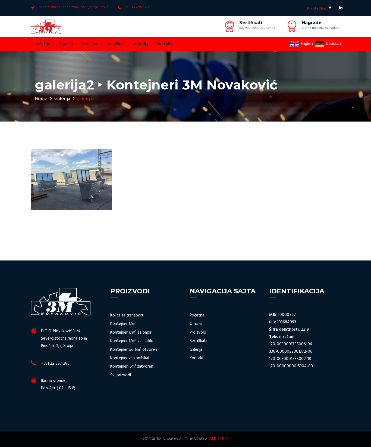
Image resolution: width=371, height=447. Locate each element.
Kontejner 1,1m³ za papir (131, 333)
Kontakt (164, 44)
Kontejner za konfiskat (130, 358)
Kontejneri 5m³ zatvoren (131, 367)
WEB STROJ (218, 439)
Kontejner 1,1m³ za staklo (131, 341)
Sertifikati (116, 44)
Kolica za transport (127, 315)
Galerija (141, 44)
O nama (65, 44)
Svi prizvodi (120, 375)
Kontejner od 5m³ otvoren (133, 350)
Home (41, 99)
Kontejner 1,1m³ (123, 324)
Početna (42, 44)
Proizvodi (90, 44)
